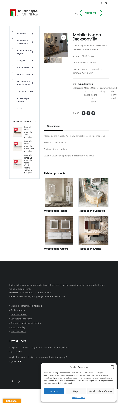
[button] (112, 367)
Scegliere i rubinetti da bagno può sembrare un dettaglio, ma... (39, 347)
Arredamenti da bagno (25, 52)
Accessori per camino (23, 100)
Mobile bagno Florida (55, 210)
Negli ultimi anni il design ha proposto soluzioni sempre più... (39, 357)
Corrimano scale (25, 91)
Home (47, 27)
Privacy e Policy (18, 327)
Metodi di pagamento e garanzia (26, 305)
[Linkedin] (93, 113)
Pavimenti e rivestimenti (25, 42)
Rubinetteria (25, 67)
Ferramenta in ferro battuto (25, 83)
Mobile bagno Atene (89, 248)
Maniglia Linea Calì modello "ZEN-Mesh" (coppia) (29, 146)
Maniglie (25, 60)
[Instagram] (106, 3)
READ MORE (51, 205)
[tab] (24, 123)
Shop (54, 27)
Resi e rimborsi (18, 310)
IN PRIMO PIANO (22, 121)
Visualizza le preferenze (100, 391)
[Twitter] (88, 113)
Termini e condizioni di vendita (26, 323)
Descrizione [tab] (53, 126)
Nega (75, 391)
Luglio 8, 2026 (15, 361)
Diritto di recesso (19, 314)
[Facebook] (101, 3)
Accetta (54, 391)
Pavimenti (25, 34)
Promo (20, 108)
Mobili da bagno (87, 91)
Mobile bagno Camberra (91, 210)
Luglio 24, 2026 (15, 351)
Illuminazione (25, 74)
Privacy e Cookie (78, 397)
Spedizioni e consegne (21, 318)
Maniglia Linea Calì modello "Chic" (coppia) (28, 132)
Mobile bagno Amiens (56, 248)
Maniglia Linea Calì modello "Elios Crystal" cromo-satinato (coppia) (28, 164)
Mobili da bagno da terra (94, 95)
